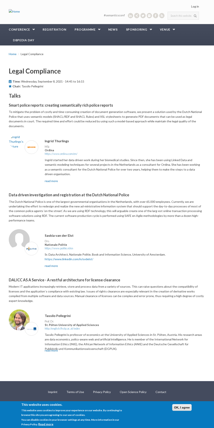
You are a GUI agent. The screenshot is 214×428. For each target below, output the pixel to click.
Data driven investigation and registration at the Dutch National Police (69, 195)
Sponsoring (136, 29)
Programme (85, 29)
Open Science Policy (133, 392)
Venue (165, 29)
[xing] (136, 15)
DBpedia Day (23, 40)
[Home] (14, 11)
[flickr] (149, 15)
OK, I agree (182, 407)
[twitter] (143, 15)
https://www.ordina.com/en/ (61, 153)
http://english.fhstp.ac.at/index (62, 328)
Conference (19, 29)
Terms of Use (75, 392)
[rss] (161, 15)
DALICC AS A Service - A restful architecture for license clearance (64, 280)
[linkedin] (130, 15)
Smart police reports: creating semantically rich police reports (61, 105)
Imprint (52, 392)
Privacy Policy (102, 392)
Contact (160, 392)
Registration (54, 29)
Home (13, 54)
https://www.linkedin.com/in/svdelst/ (69, 259)
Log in (195, 6)
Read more (45, 424)
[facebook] (155, 15)
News (113, 29)
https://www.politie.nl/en (59, 248)
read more (51, 181)
